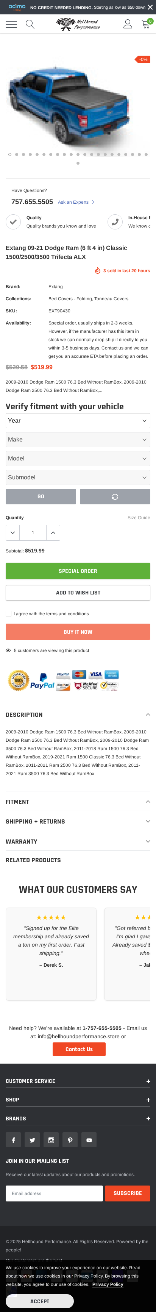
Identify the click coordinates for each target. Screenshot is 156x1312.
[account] (128, 24)
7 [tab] (50, 154)
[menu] (11, 24)
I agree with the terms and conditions (50, 613)
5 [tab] (37, 154)
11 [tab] (78, 154)
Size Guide (139, 517)
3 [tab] (23, 154)
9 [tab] (64, 154)
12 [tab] (84, 154)
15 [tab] (105, 154)
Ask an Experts (74, 202)
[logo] (78, 24)
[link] (13, 1139)
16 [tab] (112, 154)
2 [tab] (16, 154)
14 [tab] (98, 154)
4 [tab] (30, 154)
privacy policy (107, 1284)
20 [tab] (139, 154)
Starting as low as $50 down (87, 7)
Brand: (13, 286)
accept (39, 1302)
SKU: (11, 311)
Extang (55, 286)
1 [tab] (9, 154)
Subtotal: (15, 551)
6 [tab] (43, 154)
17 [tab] (118, 154)
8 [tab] (57, 154)
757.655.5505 (32, 202)
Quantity (15, 517)
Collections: (18, 298)
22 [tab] (78, 163)
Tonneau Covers (111, 298)
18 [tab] (125, 154)
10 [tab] (71, 154)
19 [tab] (132, 154)
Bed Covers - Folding (70, 298)
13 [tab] (91, 154)
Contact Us (79, 1049)
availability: (18, 323)
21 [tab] (146, 154)
